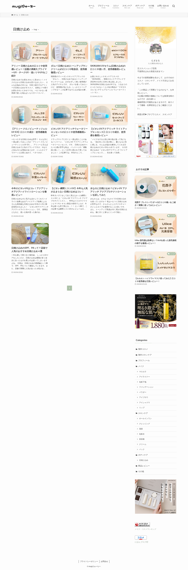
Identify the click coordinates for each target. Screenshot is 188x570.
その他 (141, 471)
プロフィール (144, 360)
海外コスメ (143, 349)
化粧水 (142, 434)
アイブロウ (143, 397)
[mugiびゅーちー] (23, 6)
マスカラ (142, 372)
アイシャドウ (144, 403)
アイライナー (144, 377)
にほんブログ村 (141, 542)
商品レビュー (144, 466)
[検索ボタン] (174, 6)
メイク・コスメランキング (145, 529)
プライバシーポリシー (89, 561)
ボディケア (143, 455)
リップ (142, 408)
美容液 (142, 439)
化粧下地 (142, 382)
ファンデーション (146, 387)
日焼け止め (143, 460)
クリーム (142, 444)
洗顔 (141, 429)
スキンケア (143, 413)
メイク (141, 366)
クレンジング (144, 424)
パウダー (142, 392)
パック (142, 449)
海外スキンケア (145, 355)
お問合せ (104, 561)
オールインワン (145, 419)
